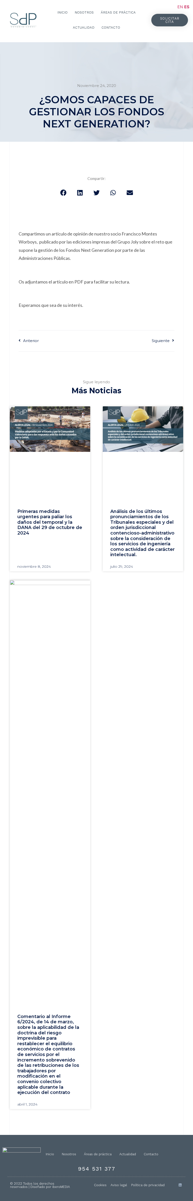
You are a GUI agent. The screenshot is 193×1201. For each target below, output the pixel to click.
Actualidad (83, 27)
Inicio (62, 12)
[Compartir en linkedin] (80, 192)
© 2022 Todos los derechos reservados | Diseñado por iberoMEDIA (40, 1185)
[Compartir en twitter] (96, 192)
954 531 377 (96, 1169)
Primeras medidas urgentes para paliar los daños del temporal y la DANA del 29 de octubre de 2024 (49, 522)
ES (186, 6)
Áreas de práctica (118, 12)
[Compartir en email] (129, 192)
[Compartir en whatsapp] (113, 192)
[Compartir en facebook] (63, 192)
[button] (169, 20)
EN (180, 6)
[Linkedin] (180, 1185)
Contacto (111, 27)
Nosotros (84, 12)
